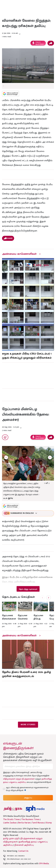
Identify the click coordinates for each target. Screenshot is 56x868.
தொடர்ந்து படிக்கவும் (28, 589)
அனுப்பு (28, 798)
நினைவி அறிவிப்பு (24, 845)
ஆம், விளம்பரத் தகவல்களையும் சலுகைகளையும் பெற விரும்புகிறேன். (27, 789)
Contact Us (23, 851)
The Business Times (30, 819)
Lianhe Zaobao (10, 822)
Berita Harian (24, 822)
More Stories (28, 724)
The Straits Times (11, 819)
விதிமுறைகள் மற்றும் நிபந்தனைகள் (19, 778)
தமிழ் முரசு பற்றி (11, 838)
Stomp (49, 822)
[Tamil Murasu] (13, 809)
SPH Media (44, 863)
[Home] (35, 809)
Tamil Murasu (38, 822)
